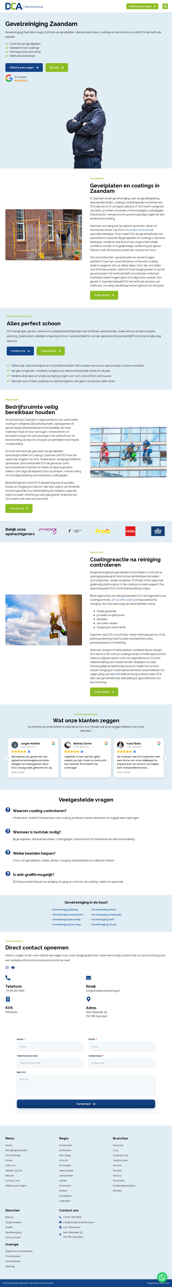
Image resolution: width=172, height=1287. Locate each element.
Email (92, 1039)
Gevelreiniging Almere (103, 909)
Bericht (21, 1072)
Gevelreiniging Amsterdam (106, 914)
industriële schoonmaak (139, 230)
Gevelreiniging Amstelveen (67, 914)
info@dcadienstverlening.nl (103, 991)
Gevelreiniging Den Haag (66, 924)
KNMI (118, 674)
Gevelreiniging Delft (102, 919)
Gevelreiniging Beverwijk (66, 919)
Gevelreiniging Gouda (103, 924)
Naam (20, 1039)
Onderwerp (95, 1055)
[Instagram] (7, 967)
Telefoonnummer (27, 1055)
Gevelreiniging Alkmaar (65, 909)
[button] (165, 6)
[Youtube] (13, 967)
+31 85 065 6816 (15, 991)
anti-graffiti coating (123, 600)
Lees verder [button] (18, 772)
